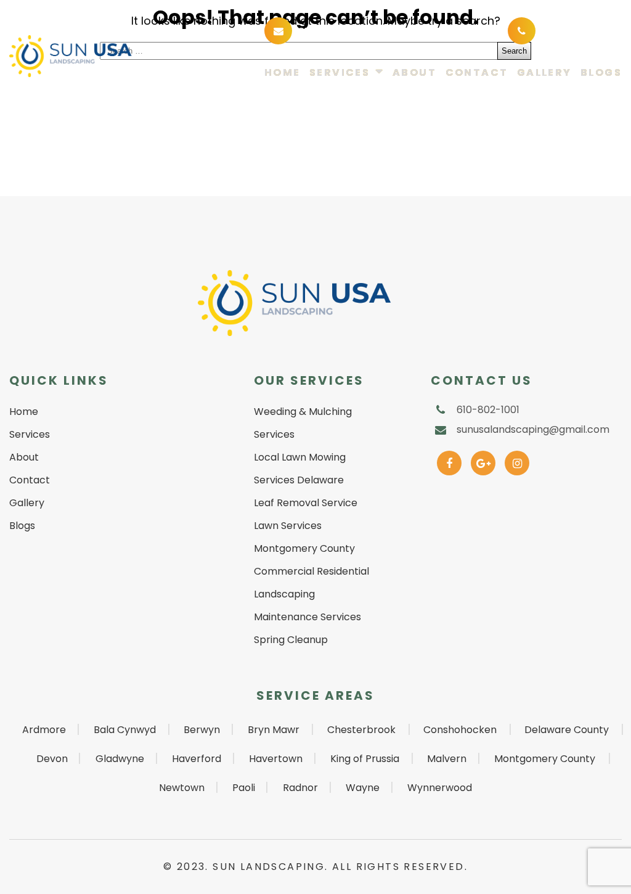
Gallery (544, 73)
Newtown (182, 788)
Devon (52, 759)
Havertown (276, 759)
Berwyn (202, 730)
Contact (477, 73)
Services (339, 73)
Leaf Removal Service (305, 503)
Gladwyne (120, 759)
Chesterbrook (361, 730)
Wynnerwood (439, 788)
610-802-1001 (576, 30)
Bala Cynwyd (125, 730)
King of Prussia (364, 759)
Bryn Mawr (273, 730)
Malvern (446, 759)
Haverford (196, 759)
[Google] (483, 460)
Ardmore (44, 730)
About (414, 73)
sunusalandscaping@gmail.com (387, 30)
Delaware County (566, 730)
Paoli (243, 788)
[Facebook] (449, 460)
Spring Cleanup (291, 640)
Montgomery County (544, 759)
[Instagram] (517, 460)
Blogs (601, 73)
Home (282, 73)
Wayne (363, 788)
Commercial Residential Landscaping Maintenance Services (311, 594)
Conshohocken (460, 730)
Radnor (300, 788)
